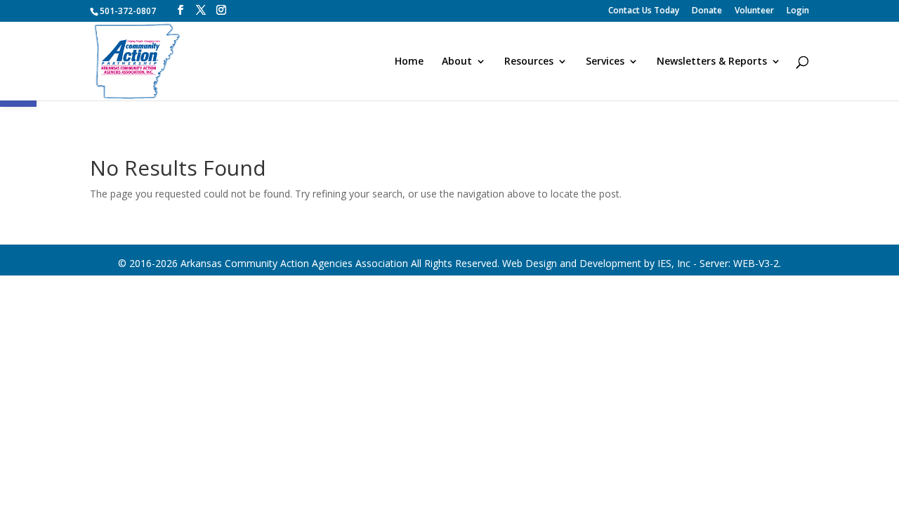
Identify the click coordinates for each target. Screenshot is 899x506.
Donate (707, 11)
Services (605, 61)
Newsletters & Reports (712, 61)
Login (798, 11)
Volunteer (754, 11)
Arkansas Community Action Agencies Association (294, 263)
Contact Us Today (643, 11)
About (457, 61)
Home (409, 61)
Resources (528, 61)
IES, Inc (673, 263)
